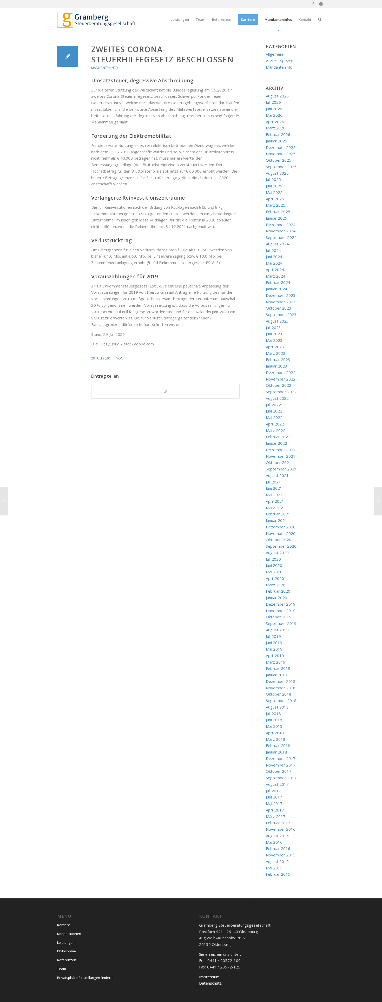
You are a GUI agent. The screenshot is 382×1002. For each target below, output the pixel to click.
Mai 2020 (274, 571)
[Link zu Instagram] (321, 4)
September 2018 (281, 700)
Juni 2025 (274, 185)
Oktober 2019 (278, 616)
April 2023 (275, 346)
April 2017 (275, 810)
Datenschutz (210, 983)
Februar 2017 (278, 822)
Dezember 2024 (280, 224)
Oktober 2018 (278, 694)
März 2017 (275, 816)
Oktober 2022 (278, 385)
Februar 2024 (278, 282)
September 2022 (281, 391)
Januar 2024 (276, 288)
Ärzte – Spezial (279, 60)
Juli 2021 (273, 481)
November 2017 (280, 765)
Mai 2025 (274, 192)
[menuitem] (179, 19)
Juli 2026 (273, 102)
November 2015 (280, 854)
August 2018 (277, 707)
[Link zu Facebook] (313, 4)
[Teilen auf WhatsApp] (165, 391)
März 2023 (275, 353)
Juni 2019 (274, 642)
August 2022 (277, 398)
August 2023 (277, 321)
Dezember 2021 (280, 449)
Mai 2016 (274, 842)
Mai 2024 (274, 263)
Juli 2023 (273, 327)
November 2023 (280, 301)
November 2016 (280, 829)
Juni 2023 (274, 333)
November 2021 (280, 456)
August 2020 (277, 552)
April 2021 (275, 501)
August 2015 (277, 861)
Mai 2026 (274, 115)
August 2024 (277, 243)
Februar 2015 (278, 874)
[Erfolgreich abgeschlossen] (4, 501)
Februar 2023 (278, 359)
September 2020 (281, 546)
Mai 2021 (274, 494)
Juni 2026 (274, 108)
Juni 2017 (274, 797)
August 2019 (277, 629)
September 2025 (281, 166)
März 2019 (275, 662)
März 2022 (275, 430)
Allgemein (274, 54)
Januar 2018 (276, 752)
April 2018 (275, 732)
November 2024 (280, 230)
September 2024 (281, 237)
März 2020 (275, 584)
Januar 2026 (276, 140)
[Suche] (320, 19)
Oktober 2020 (278, 539)
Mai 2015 (274, 867)
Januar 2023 (276, 366)
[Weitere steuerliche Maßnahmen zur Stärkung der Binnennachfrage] (67, 56)
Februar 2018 (278, 745)
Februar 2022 (278, 436)
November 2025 (280, 153)
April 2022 (275, 424)
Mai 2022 (274, 417)
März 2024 (275, 276)
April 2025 (275, 198)
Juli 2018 (273, 713)
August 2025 (277, 173)
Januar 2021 (276, 520)
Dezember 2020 (280, 526)
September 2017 (281, 777)
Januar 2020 (276, 597)
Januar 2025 (276, 218)
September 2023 (281, 314)
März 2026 (275, 127)
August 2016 (277, 835)
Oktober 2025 (278, 160)
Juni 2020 (274, 565)
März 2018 (275, 739)
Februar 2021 (278, 513)
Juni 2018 (274, 719)
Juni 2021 (274, 488)
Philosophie (66, 951)
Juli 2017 (273, 790)
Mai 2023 (274, 340)
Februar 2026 (278, 134)
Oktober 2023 (278, 308)
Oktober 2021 (278, 462)
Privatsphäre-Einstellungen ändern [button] (85, 977)
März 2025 (275, 205)
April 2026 (275, 121)
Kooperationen (69, 933)
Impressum (209, 976)
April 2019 (275, 655)
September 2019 (281, 623)
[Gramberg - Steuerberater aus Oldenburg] (96, 19)
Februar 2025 (278, 211)
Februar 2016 (278, 848)
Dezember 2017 (280, 758)
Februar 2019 (278, 668)
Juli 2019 (273, 636)
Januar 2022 (276, 443)
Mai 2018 (274, 726)
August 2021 (277, 475)
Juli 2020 (273, 559)
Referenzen (66, 960)
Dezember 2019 (280, 604)
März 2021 (275, 507)
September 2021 (281, 468)
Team (61, 968)
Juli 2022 (273, 404)
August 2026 (277, 96)
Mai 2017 (274, 803)
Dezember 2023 (280, 295)
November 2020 (280, 533)
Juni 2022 (274, 411)
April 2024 (275, 269)
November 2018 (280, 687)
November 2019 (280, 610)
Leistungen (66, 942)
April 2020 (275, 578)
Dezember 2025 (280, 147)
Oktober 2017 (278, 771)
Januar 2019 (276, 674)
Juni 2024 (274, 256)
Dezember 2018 (280, 681)
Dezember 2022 (280, 372)
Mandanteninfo (104, 68)
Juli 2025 (273, 179)
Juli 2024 (273, 250)
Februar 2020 (278, 591)
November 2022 (280, 379)
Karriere (63, 924)
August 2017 (277, 784)
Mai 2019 (274, 649)
